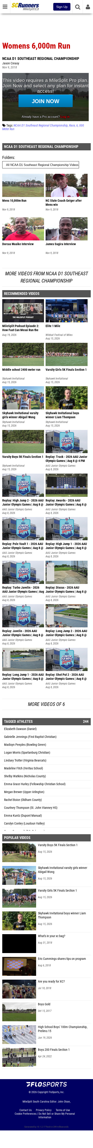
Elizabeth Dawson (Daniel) (20, 729)
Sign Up (61, 7)
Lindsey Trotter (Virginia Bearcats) (25, 760)
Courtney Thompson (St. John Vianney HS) (30, 808)
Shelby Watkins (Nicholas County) (25, 776)
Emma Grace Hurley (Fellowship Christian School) (34, 784)
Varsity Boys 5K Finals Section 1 (58, 845)
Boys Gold (44, 1004)
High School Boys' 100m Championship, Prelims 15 (62, 1029)
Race (72, 125)
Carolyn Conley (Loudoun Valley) (24, 823)
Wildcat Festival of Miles (59, 335)
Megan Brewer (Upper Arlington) (24, 792)
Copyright (42, 1092)
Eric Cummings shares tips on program (62, 959)
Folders (8, 157)
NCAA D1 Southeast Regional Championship (40, 58)
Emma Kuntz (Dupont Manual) (23, 816)
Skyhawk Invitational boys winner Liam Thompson (62, 915)
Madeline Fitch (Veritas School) (23, 768)
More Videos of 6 (46, 704)
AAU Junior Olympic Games (60, 465)
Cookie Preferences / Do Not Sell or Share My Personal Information (45, 1115)
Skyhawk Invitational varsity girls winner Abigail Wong (62, 870)
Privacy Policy (43, 1110)
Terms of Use (63, 1110)
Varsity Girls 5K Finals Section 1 (57, 891)
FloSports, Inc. (56, 1092)
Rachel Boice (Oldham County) (23, 800)
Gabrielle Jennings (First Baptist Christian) (30, 737)
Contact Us (25, 1110)
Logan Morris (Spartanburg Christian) (27, 753)
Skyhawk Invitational (13, 378)
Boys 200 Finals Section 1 (54, 1050)
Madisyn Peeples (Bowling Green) (25, 745)
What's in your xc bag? (51, 936)
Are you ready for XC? (51, 981)
